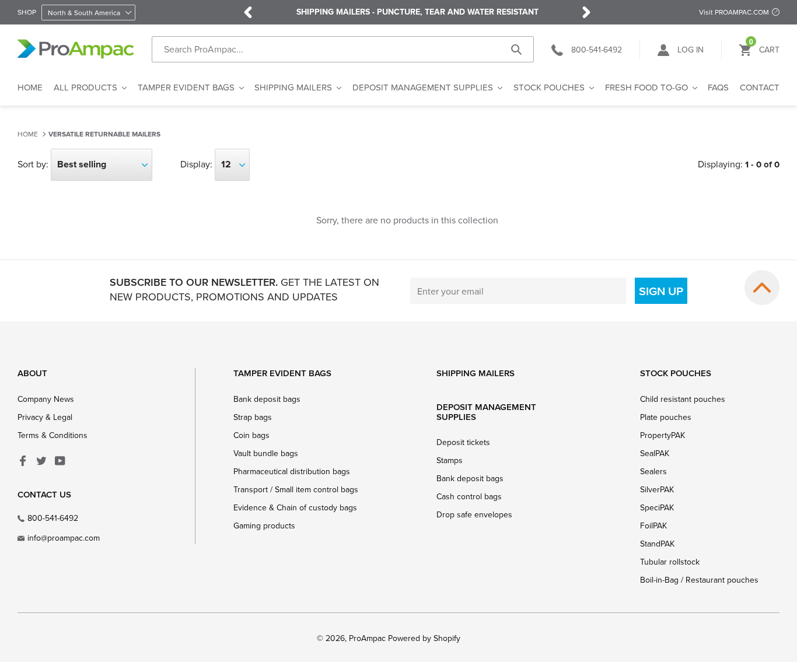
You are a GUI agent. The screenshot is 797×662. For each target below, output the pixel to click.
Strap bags (252, 417)
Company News (46, 399)
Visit (734, 12)
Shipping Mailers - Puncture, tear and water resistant (417, 12)
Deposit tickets (463, 442)
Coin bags (251, 435)
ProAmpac (367, 638)
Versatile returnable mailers (104, 134)
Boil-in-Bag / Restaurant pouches (699, 580)
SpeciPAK (657, 507)
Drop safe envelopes (474, 514)
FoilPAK (653, 525)
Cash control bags (469, 496)
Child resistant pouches (682, 399)
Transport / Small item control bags (295, 489)
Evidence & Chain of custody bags (295, 507)
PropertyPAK (662, 435)
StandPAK (657, 543)
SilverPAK (657, 489)
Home (28, 134)
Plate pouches (665, 417)
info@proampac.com (63, 538)
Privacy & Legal (45, 417)
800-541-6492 (52, 518)
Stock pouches (675, 373)
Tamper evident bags (282, 373)
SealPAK (654, 453)
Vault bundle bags (265, 453)
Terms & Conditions (53, 435)
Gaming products (264, 525)
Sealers (653, 471)
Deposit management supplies (486, 411)
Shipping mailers (475, 373)
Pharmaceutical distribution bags (291, 471)
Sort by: (33, 163)
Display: (196, 163)
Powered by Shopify (424, 638)
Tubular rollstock (670, 562)
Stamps (449, 460)
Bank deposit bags (266, 399)
